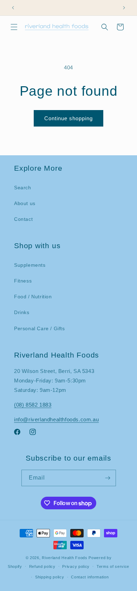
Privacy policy (76, 566)
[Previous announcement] (13, 7)
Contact (23, 219)
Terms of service (113, 566)
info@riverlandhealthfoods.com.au (56, 419)
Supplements (30, 265)
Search (22, 187)
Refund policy (42, 566)
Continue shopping (68, 118)
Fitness (23, 281)
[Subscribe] (108, 478)
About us (24, 203)
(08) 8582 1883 (32, 405)
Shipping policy (49, 577)
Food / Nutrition (33, 296)
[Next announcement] (124, 7)
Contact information (90, 577)
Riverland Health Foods (64, 558)
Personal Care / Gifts (39, 328)
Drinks (22, 312)
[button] (14, 27)
